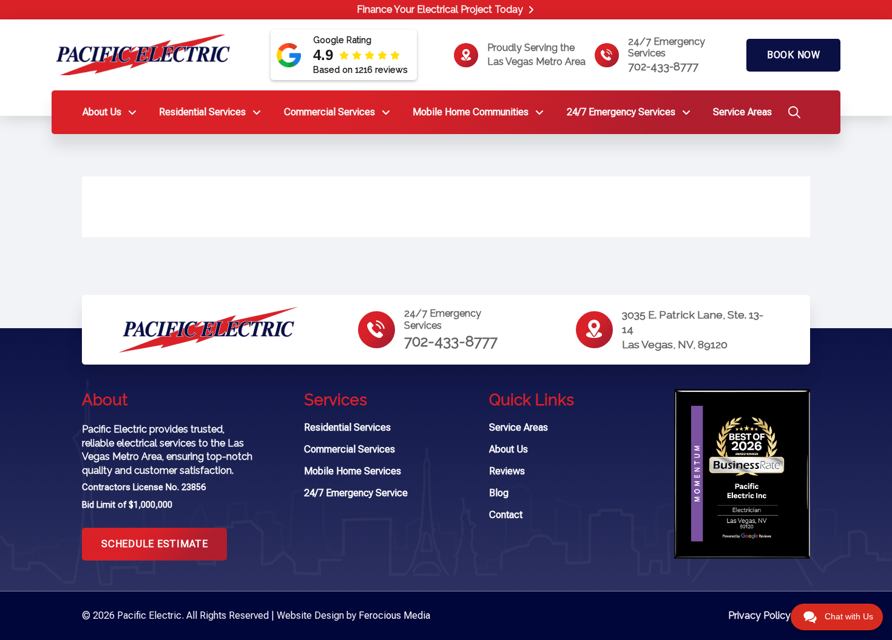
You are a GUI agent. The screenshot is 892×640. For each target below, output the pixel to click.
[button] (791, 115)
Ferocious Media (394, 615)
